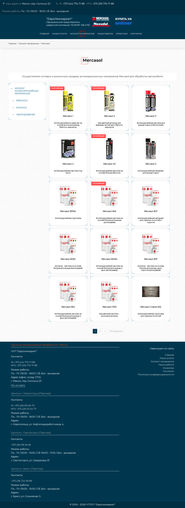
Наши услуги (59, 33)
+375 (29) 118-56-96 (21, 444)
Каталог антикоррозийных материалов (26, 91)
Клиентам (122, 33)
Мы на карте (18, 385)
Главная (44, 33)
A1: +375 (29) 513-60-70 (23, 405)
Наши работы (105, 33)
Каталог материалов (82, 33)
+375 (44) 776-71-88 (74, 3)
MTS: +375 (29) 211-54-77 (23, 408)
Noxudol (21, 107)
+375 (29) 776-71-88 (103, 3)
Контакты (136, 33)
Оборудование (25, 114)
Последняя (116, 331)
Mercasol (22, 100)
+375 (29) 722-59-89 (21, 480)
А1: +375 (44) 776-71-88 (23, 362)
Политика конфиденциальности (156, 374)
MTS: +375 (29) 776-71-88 (24, 365)
